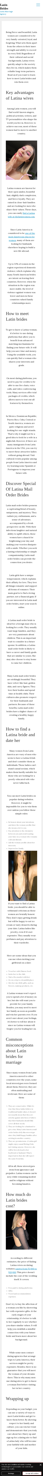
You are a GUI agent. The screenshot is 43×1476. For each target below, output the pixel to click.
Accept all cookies (32, 1473)
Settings (11, 1473)
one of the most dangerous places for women (21, 237)
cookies (14, 1464)
